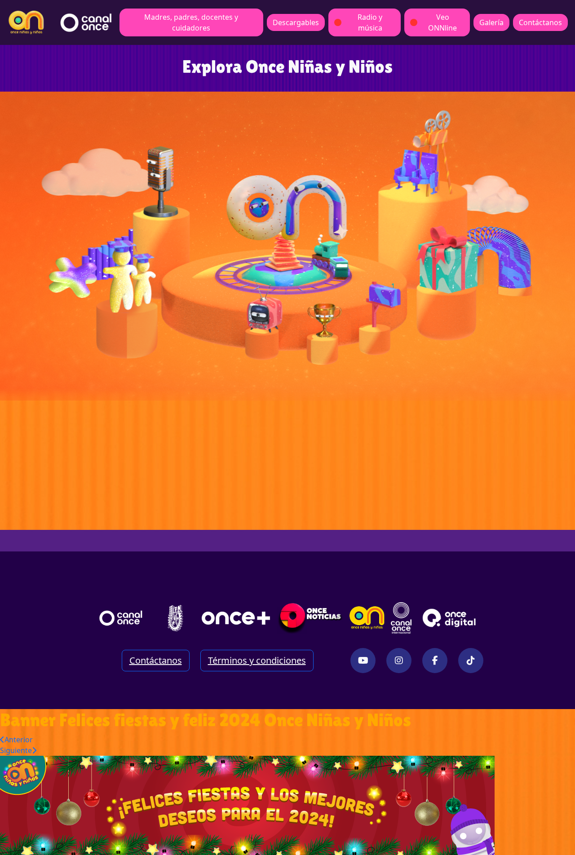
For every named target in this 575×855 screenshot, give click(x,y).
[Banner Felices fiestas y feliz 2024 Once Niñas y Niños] (247, 805)
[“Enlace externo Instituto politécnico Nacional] (175, 618)
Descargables (296, 22)
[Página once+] (235, 618)
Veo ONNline (442, 22)
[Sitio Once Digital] (450, 618)
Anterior (18, 740)
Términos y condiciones (257, 660)
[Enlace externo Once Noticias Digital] (310, 618)
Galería (491, 22)
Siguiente (16, 750)
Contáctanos (540, 22)
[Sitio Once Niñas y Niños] (367, 618)
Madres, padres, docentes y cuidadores (191, 22)
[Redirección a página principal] (26, 22)
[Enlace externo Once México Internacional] (401, 618)
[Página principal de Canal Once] (121, 618)
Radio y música (370, 22)
